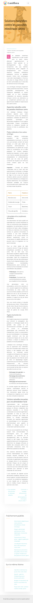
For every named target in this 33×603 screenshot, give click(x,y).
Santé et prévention (12, 48)
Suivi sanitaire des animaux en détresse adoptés (11, 492)
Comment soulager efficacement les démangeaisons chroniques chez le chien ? (22, 495)
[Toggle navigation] (28, 3)
